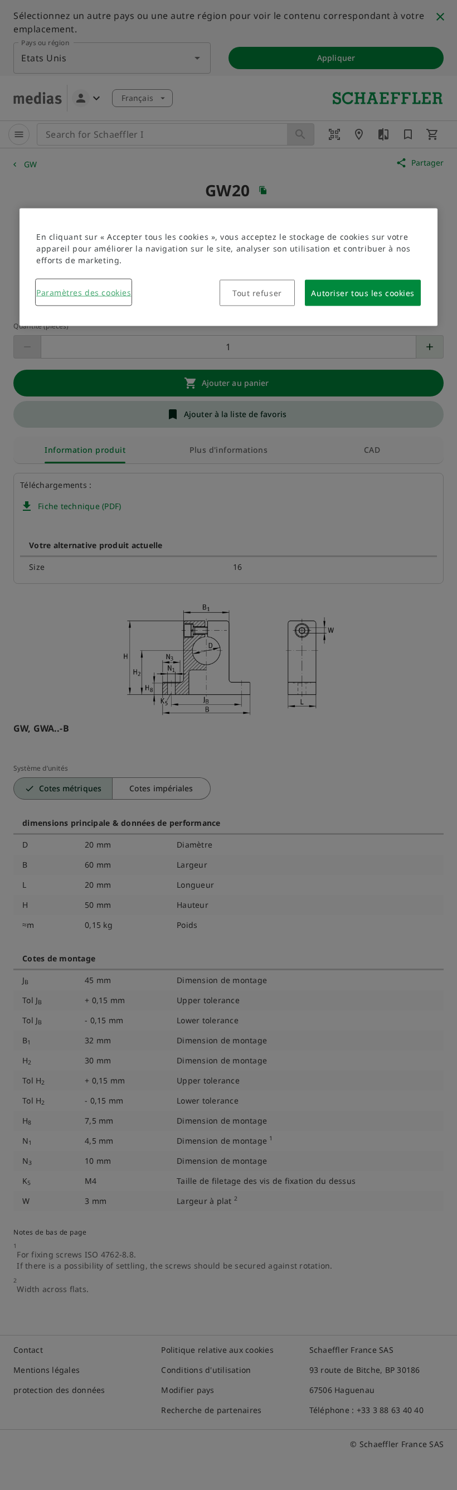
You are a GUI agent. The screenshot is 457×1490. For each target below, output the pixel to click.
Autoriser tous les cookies (363, 292)
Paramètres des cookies (83, 292)
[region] (228, 267)
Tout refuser (257, 292)
